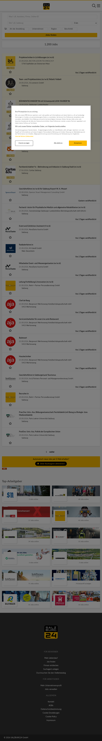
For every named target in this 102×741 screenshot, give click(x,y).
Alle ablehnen (58, 143)
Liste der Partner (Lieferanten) (24, 136)
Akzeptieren (78, 143)
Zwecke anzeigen (24, 143)
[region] (51, 127)
